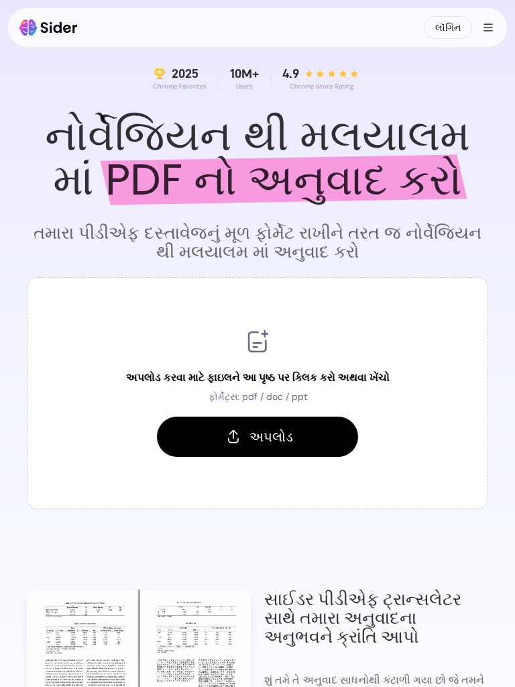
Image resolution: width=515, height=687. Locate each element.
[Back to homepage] (48, 27)
